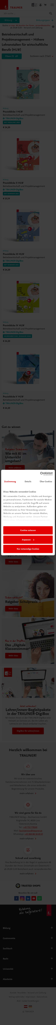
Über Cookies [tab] (46, 481)
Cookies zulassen (28, 530)
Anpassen (26, 539)
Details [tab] (28, 481)
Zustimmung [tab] (10, 481)
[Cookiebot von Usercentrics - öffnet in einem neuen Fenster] (40, 474)
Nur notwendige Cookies (28, 549)
